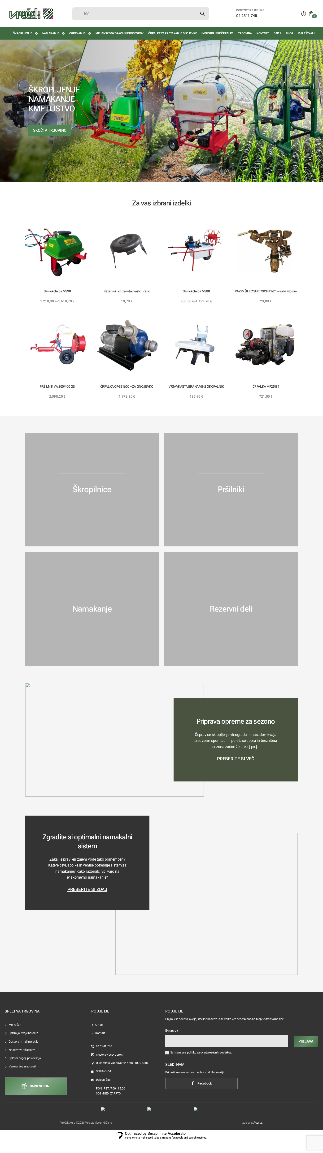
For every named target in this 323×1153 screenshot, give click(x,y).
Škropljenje (22, 33)
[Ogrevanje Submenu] (90, 33)
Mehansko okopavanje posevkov (120, 33)
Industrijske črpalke (217, 33)
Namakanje (50, 33)
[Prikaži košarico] (311, 14)
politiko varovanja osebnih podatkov (209, 1052)
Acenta (257, 1122)
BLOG (289, 33)
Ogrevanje (77, 33)
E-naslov (172, 1030)
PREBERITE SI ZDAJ (87, 889)
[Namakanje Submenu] (63, 33)
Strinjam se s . (201, 1052)
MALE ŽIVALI (306, 33)
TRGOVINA (245, 33)
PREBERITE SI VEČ (235, 759)
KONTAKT (263, 33)
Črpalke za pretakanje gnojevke (172, 33)
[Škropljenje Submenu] (36, 33)
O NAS (277, 33)
